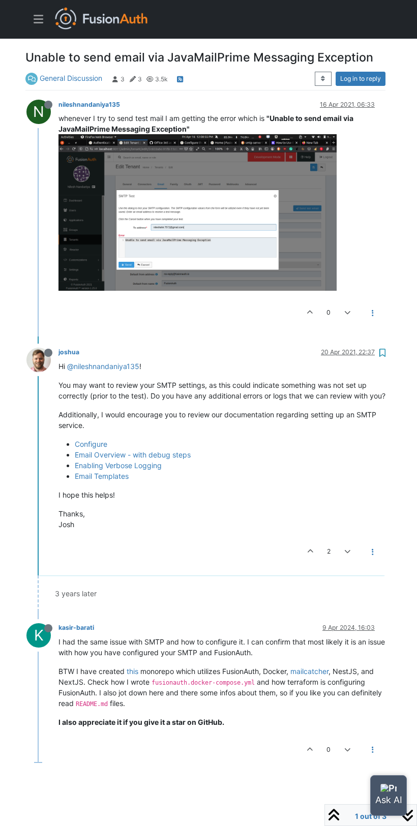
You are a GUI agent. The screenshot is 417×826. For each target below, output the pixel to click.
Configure (91, 444)
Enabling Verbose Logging (118, 465)
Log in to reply (360, 78)
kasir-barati (76, 627)
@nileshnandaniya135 (103, 366)
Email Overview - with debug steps (133, 454)
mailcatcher (309, 671)
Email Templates (102, 476)
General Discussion (71, 78)
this (132, 671)
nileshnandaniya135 (89, 104)
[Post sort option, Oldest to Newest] (323, 79)
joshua (68, 352)
